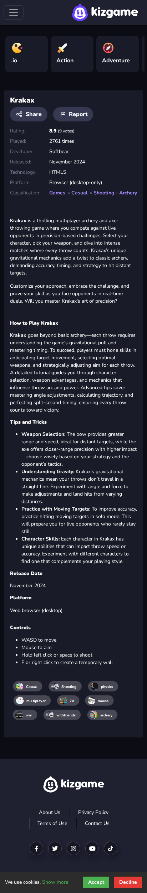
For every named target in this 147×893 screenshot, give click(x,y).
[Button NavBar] (14, 12)
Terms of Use (52, 823)
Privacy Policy (93, 812)
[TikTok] (110, 848)
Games (57, 192)
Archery (128, 192)
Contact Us (97, 823)
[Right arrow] (136, 51)
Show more (55, 882)
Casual (79, 192)
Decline (128, 882)
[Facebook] (36, 848)
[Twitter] (55, 848)
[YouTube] (92, 848)
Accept (96, 882)
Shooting (103, 192)
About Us (49, 812)
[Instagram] (73, 848)
